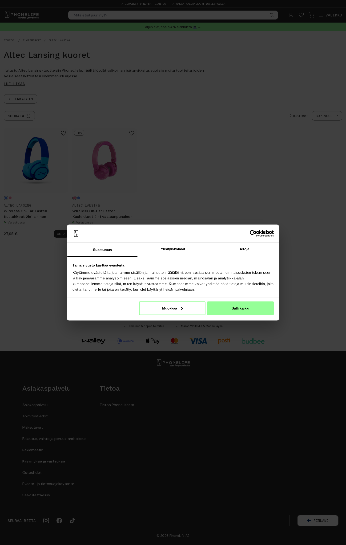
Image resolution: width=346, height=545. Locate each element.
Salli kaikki (240, 308)
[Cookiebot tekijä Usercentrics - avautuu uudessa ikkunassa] (253, 233)
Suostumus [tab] (102, 250)
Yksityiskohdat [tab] (173, 249)
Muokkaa (169, 308)
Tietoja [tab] (243, 249)
